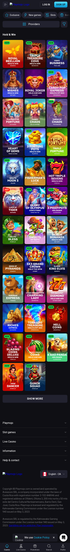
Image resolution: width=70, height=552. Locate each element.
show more (35, 398)
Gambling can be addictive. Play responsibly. (31, 525)
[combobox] (53, 474)
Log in (46, 4)
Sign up (60, 4)
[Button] (5, 5)
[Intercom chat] (63, 538)
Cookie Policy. (42, 537)
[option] (12, 15)
